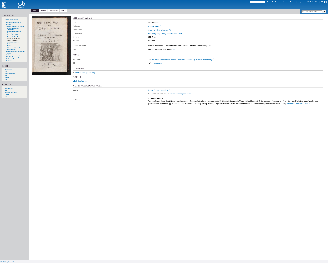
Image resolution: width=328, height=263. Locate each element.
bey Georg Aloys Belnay (167, 33)
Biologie (8, 24)
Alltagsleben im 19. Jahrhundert (13, 28)
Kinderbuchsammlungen (13, 55)
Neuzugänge (8, 69)
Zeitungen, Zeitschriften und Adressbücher (15, 48)
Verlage (7, 94)
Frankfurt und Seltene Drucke (15, 26)
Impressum (302, 2)
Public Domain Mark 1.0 (158, 90)
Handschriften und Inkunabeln (15, 51)
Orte (6, 90)
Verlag (7, 77)
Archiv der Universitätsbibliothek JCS (14, 21)
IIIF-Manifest (156, 63)
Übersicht (54, 11)
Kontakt (292, 2)
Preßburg (152, 33)
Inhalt (43, 11)
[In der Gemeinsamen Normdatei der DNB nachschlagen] (160, 26)
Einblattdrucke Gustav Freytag (14, 32)
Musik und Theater (11, 59)
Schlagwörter (9, 88)
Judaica (8, 53)
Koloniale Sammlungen (13, 57)
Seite (63, 11)
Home (285, 2)
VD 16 (9, 44)
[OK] (268, 2)
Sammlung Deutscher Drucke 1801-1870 (13, 39)
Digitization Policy (313, 2)
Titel (6, 71)
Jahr (6, 79)
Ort (6, 75)
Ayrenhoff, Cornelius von (158, 30)
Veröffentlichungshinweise (180, 94)
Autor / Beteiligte (10, 73)
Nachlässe (9, 60)
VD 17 (9, 46)
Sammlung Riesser (13, 42)
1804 (180, 33)
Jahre (6, 96)
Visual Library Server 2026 (7, 262)
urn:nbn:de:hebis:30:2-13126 (298, 104)
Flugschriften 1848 (12, 35)
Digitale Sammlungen (11, 19)
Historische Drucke (13, 36)
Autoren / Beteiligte (11, 92)
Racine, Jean (153, 26)
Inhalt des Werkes (80, 81)
